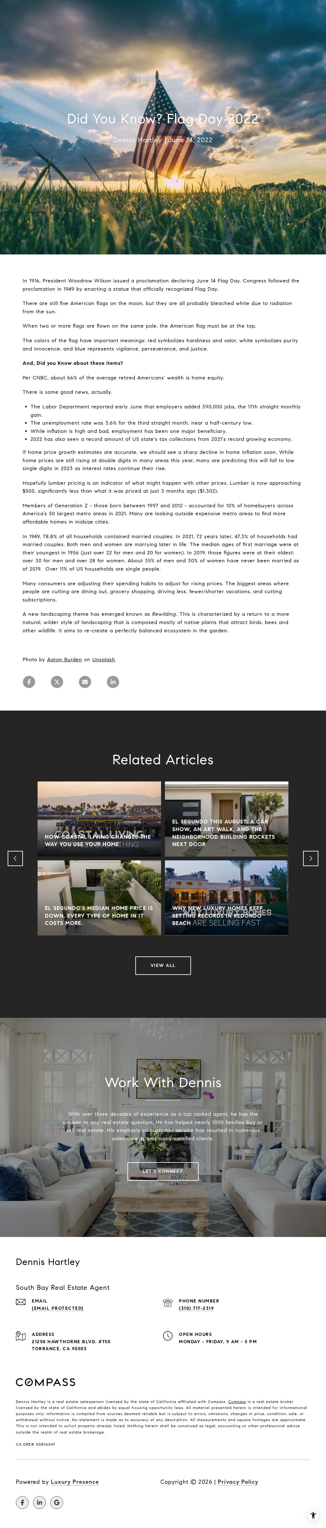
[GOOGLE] (56, 1502)
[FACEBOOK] (22, 1502)
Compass (237, 1401)
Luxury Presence (75, 1481)
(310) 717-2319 (196, 1308)
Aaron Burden (64, 659)
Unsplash (103, 659)
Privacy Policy (238, 1481)
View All (163, 965)
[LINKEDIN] (39, 1502)
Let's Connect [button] (163, 1171)
